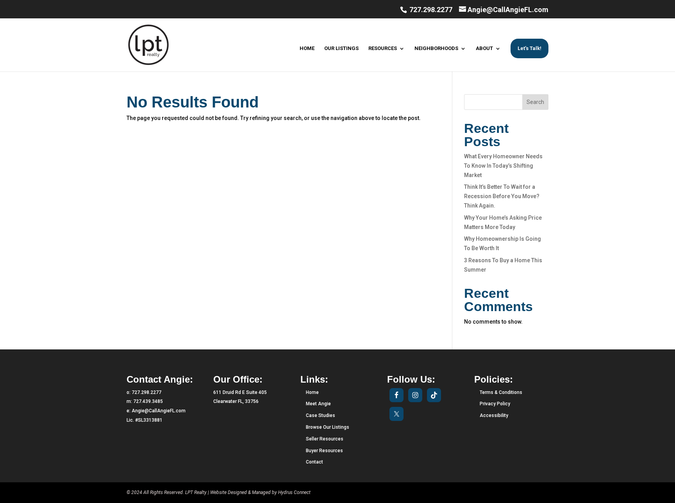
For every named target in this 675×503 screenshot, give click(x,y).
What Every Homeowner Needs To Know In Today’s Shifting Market (503, 165)
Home (312, 392)
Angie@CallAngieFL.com (159, 410)
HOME (307, 48)
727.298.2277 (430, 9)
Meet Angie (318, 403)
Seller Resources (324, 439)
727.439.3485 (148, 401)
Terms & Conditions (501, 392)
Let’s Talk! (529, 48)
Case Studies (320, 415)
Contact (314, 462)
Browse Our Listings (327, 427)
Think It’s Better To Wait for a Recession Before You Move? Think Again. (501, 196)
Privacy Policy (495, 403)
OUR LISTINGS (341, 48)
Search (535, 102)
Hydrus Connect (294, 492)
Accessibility (494, 415)
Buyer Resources (324, 450)
